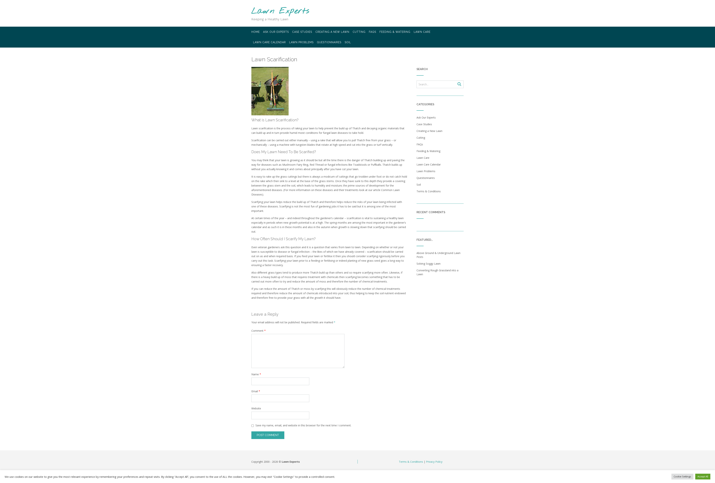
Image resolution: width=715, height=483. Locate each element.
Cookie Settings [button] (682, 476)
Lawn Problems (301, 42)
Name (256, 374)
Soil (348, 42)
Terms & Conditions (429, 191)
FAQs (372, 31)
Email (255, 391)
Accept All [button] (702, 476)
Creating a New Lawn (332, 31)
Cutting (359, 31)
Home (255, 31)
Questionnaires (329, 42)
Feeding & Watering (394, 31)
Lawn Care (422, 31)
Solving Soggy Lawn (429, 263)
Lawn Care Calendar (269, 42)
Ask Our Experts (276, 31)
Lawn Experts (280, 11)
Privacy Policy (434, 461)
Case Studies (302, 31)
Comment (258, 330)
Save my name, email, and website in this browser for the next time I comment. (303, 425)
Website (256, 408)
